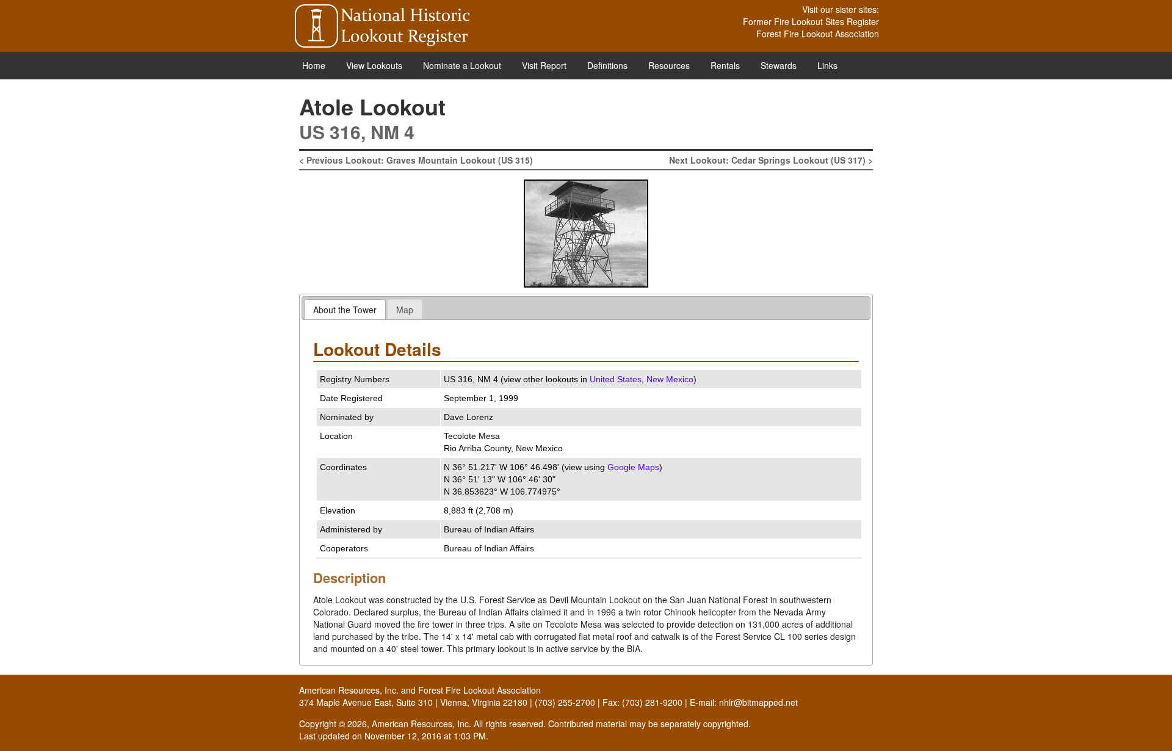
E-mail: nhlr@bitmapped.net (744, 702)
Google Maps (633, 467)
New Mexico (669, 379)
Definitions (607, 65)
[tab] (345, 309)
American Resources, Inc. (349, 690)
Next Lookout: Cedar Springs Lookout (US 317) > (771, 160)
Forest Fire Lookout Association (817, 33)
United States (616, 379)
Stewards (779, 65)
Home (313, 65)
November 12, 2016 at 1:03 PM (425, 736)
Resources (669, 65)
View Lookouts (374, 65)
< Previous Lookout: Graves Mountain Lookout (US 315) (416, 160)
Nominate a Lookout (462, 65)
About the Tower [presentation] (345, 309)
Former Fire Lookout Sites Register (811, 21)
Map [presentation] (404, 309)
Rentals (725, 65)
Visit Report (544, 65)
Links (827, 65)
